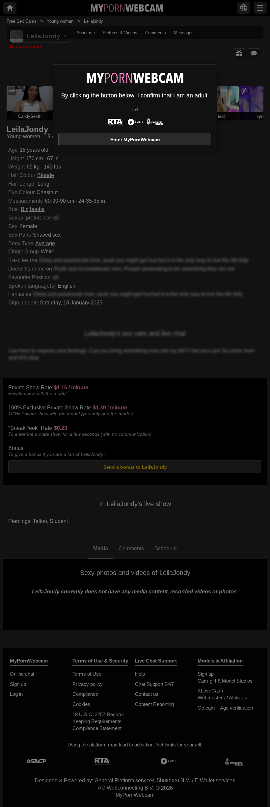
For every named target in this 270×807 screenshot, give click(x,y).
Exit (135, 109)
